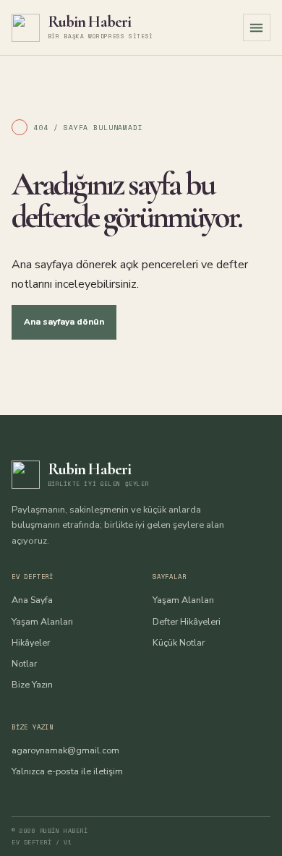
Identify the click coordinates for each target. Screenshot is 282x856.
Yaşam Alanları (42, 621)
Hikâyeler (31, 642)
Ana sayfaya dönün (64, 322)
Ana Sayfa (32, 600)
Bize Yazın (32, 684)
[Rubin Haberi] (26, 28)
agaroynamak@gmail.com (65, 750)
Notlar (24, 663)
